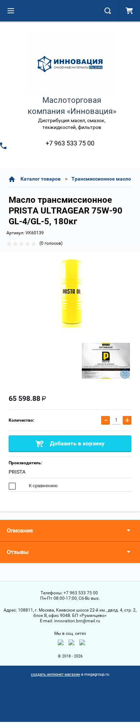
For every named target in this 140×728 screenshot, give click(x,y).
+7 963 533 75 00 (70, 143)
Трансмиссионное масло (101, 179)
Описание (20, 530)
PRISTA (17, 472)
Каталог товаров (40, 179)
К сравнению (43, 485)
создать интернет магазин (55, 674)
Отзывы (17, 552)
